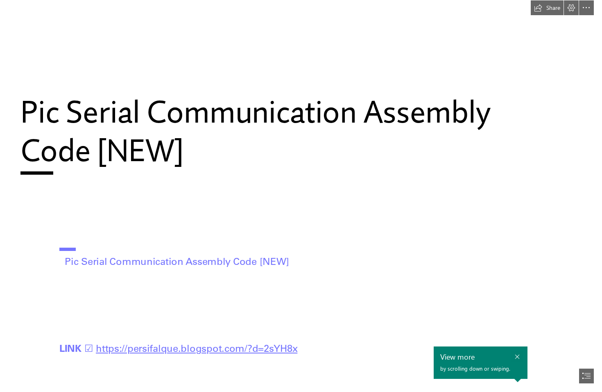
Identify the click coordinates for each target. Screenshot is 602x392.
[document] (301, 196)
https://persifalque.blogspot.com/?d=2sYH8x (196, 348)
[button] (547, 7)
